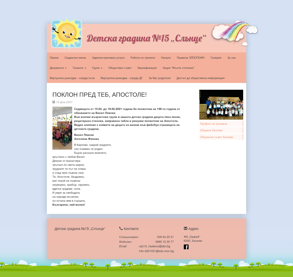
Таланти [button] (78, 68)
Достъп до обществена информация (201, 78)
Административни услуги (108, 57)
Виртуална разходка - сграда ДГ (122, 78)
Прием (54, 57)
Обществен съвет (120, 68)
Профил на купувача (213, 123)
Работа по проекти (143, 57)
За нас (231, 57)
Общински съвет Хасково (216, 137)
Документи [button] (57, 68)
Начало (166, 57)
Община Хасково (211, 130)
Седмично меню (75, 57)
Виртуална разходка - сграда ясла (72, 78)
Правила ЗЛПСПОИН (191, 57)
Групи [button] (96, 68)
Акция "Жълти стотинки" (178, 68)
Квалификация (147, 68)
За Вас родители (160, 78)
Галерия (215, 57)
